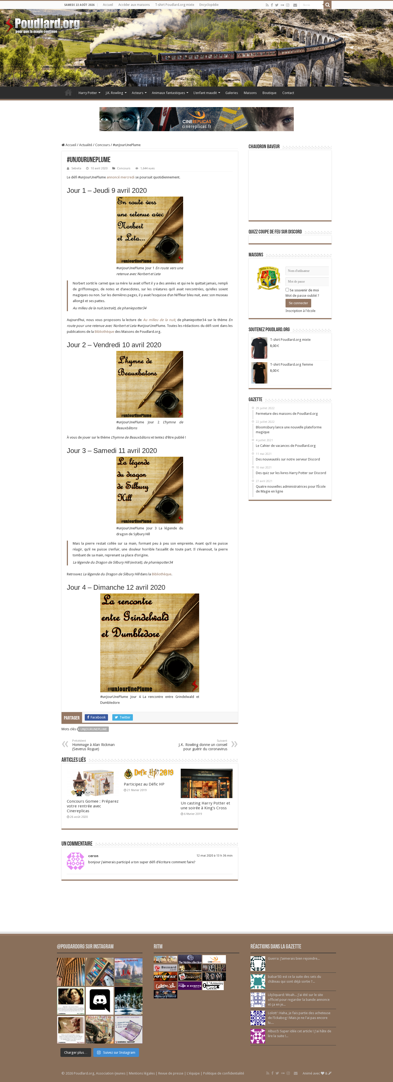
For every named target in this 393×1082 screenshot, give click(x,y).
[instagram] (288, 5)
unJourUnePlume (93, 729)
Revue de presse (170, 1073)
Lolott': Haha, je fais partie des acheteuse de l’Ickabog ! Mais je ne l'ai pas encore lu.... (299, 1018)
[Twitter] (277, 5)
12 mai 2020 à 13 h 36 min (214, 855)
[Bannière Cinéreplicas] (196, 119)
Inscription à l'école (300, 311)
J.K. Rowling (114, 93)
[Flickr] (282, 5)
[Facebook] (271, 5)
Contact (288, 93)
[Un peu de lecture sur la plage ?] (100, 972)
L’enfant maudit (205, 93)
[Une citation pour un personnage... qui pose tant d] (71, 1001)
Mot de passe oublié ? (302, 296)
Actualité (85, 145)
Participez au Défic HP (144, 784)
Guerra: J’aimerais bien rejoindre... (294, 958)
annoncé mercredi (120, 177)
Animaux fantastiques (168, 93)
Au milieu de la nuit (159, 320)
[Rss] (267, 5)
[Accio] (327, 5)
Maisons (250, 93)
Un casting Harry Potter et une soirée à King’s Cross (205, 805)
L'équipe (193, 1073)
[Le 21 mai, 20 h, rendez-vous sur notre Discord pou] (100, 1030)
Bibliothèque (104, 332)
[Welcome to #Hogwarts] (71, 972)
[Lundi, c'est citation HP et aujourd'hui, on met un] (71, 1030)
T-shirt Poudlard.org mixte (174, 5)
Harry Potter (88, 93)
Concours (102, 145)
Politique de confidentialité (223, 1073)
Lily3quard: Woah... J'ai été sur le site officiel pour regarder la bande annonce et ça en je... (299, 999)
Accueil (108, 5)
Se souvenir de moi (304, 290)
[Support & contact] (295, 5)
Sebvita (76, 168)
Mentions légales (142, 1073)
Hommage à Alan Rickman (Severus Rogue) (93, 745)
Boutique (269, 93)
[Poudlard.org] (43, 24)
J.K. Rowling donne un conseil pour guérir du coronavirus (203, 745)
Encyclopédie (208, 5)
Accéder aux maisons (134, 5)
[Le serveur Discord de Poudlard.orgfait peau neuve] (100, 1001)
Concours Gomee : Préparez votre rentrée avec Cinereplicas (92, 806)
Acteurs (137, 93)
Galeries (231, 93)
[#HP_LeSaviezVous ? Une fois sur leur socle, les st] (128, 1001)
